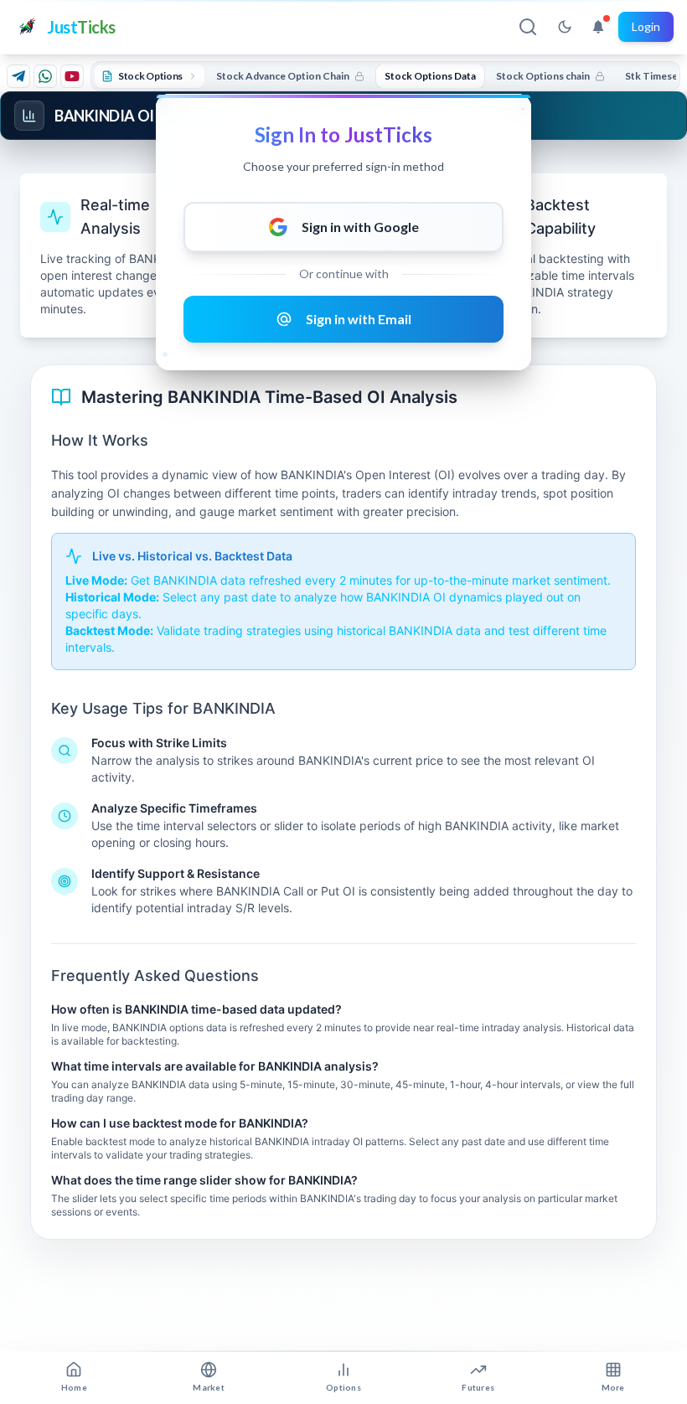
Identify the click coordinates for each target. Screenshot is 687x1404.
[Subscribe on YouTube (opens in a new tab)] (72, 76)
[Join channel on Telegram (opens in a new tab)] (18, 76)
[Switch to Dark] (564, 26)
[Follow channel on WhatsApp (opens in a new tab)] (45, 76)
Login (646, 26)
